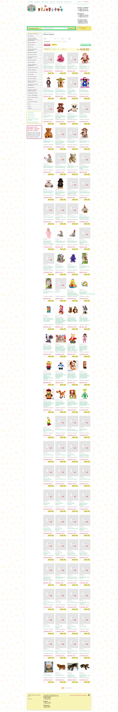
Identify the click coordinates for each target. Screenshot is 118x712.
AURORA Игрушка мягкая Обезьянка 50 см (84, 142)
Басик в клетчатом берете (48, 650)
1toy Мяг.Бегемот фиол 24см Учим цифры (72, 267)
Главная (44, 32)
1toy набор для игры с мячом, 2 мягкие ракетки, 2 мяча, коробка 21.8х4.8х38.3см (48, 320)
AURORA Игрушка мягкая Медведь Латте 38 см (48, 192)
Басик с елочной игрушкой (58, 627)
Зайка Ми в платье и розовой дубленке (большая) (83, 504)
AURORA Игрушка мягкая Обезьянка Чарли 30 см (48, 91)
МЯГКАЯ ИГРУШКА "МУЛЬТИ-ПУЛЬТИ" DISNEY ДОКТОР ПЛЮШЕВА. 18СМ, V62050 (83, 348)
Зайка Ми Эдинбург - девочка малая (47, 480)
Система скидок (31, 116)
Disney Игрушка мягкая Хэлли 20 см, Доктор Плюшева (84, 167)
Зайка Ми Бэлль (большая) (46, 504)
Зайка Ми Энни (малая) (72, 479)
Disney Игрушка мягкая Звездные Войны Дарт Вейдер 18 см (60, 192)
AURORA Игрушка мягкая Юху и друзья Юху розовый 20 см (72, 116)
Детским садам (52, 1)
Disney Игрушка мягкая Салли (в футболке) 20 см (84, 192)
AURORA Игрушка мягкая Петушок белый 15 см (60, 242)
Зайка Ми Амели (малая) (60, 479)
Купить (50, 73)
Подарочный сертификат (33, 122)
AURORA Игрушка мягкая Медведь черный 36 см (48, 67)
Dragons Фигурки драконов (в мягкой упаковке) (83, 242)
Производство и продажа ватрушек (33, 119)
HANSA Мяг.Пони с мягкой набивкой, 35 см (84, 676)
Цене (58, 49)
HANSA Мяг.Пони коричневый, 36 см (71, 676)
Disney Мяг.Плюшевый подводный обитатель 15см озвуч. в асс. (60, 142)
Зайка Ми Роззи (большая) (84, 479)
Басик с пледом (46, 626)
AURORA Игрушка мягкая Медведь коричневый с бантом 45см (60, 116)
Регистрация (86, 1)
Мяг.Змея (57, 291)
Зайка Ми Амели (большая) (58, 529)
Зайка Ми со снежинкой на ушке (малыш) (60, 578)
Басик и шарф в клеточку (84, 650)
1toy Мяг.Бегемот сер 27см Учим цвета (59, 267)
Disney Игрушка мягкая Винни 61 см (48, 116)
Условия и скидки (44, 1)
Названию (54, 49)
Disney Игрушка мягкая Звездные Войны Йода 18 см (60, 91)
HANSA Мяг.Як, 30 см (59, 675)
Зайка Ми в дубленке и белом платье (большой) (72, 578)
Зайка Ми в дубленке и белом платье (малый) (84, 455)
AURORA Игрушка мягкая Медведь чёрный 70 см (60, 167)
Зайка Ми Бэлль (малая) (60, 454)
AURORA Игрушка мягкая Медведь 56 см (72, 167)
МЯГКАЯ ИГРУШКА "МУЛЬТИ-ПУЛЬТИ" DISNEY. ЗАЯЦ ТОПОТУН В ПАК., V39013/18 (84, 320)
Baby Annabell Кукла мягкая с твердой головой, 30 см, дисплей (48, 242)
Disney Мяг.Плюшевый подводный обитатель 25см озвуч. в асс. (48, 267)
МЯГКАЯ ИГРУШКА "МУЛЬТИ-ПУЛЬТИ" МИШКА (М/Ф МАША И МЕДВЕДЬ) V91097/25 (72, 320)
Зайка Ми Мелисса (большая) (59, 504)
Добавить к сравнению (48, 68)
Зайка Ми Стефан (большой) (71, 504)
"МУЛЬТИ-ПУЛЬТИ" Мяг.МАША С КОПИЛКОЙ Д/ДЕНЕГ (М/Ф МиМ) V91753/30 (72, 404)
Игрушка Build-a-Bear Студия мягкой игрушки (84, 91)
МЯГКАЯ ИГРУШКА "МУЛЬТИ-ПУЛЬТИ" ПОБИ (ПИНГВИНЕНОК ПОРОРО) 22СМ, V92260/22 (60, 375)
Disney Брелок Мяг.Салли (72, 217)
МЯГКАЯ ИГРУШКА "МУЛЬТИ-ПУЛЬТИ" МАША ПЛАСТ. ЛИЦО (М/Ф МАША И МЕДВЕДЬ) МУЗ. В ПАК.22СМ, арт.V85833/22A (60, 321)
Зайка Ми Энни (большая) (72, 528)
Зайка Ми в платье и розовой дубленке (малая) (72, 430)
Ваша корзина (83, 27)
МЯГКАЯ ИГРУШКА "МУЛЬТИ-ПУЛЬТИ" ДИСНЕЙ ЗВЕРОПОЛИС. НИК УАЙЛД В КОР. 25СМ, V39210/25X (84, 375)
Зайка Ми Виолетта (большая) (83, 529)
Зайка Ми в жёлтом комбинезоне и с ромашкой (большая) (47, 578)
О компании (30, 1)
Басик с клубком (82, 626)
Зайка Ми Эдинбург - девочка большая (83, 553)
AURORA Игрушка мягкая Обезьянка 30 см (84, 67)
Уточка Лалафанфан (47, 675)
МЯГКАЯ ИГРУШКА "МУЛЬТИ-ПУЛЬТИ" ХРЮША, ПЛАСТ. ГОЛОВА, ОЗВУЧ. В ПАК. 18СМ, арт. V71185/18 (72, 348)
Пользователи (31, 112)
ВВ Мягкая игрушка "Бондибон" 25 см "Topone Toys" (48, 430)
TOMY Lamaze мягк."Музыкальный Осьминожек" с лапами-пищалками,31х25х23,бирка (73, 293)
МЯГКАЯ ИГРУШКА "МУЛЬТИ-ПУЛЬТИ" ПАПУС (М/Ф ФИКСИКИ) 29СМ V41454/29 (84, 404)
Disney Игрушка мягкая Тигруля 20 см (72, 67)
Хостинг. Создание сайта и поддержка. (78, 695)
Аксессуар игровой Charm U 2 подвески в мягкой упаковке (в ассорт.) (72, 192)
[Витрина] (85, 49)
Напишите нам (37, 1)
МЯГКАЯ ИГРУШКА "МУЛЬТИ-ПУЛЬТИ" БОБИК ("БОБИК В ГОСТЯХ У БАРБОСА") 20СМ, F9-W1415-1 (72, 375)
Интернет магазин (67, 1)
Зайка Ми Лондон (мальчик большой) (71, 553)
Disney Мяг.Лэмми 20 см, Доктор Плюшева (72, 142)
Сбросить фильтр (85, 44)
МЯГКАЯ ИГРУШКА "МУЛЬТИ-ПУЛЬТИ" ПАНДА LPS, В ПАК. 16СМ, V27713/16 (47, 348)
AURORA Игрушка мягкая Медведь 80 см (48, 142)
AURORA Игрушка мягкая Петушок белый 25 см (48, 167)
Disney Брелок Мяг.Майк (48, 217)
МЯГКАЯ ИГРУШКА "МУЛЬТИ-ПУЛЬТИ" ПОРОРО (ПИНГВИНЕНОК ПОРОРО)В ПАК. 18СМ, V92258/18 (48, 376)
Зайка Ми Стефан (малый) (60, 429)
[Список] (82, 49)
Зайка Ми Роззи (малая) (48, 454)
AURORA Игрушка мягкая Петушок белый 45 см (84, 217)
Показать (47, 44)
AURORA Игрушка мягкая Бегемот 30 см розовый (60, 67)
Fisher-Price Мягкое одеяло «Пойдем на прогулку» (71, 91)
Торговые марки (31, 114)
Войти (80, 1)
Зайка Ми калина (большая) (58, 553)
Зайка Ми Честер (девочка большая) (47, 529)
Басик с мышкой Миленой (72, 602)
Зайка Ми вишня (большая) (46, 553)
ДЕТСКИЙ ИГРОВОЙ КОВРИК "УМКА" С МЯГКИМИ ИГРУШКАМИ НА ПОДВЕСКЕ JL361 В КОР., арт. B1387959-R (60, 348)
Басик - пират (58, 602)
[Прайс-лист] (89, 49)
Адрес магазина (60, 1)
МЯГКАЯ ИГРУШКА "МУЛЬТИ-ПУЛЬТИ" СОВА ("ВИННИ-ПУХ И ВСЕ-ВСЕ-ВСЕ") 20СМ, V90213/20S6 (48, 404)
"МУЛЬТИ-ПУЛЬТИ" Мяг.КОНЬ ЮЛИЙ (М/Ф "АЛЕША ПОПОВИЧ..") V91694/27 (60, 404)
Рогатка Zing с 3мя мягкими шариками (83, 116)
